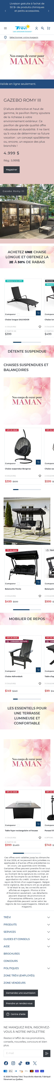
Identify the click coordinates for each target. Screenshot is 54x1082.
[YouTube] (27, 1063)
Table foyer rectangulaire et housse (21, 830)
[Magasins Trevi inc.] (22, 28)
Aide (7, 946)
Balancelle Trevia (13, 589)
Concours (11, 961)
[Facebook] (6, 1063)
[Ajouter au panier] (38, 313)
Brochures (12, 953)
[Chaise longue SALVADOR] (23, 297)
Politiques (11, 968)
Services (10, 931)
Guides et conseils (17, 939)
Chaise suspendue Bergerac (18, 469)
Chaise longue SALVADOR (17, 319)
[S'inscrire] (46, 1053)
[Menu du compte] (36, 28)
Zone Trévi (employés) (19, 975)
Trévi (7, 917)
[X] (34, 1063)
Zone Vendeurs (15, 982)
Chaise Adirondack (13, 676)
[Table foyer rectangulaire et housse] (23, 808)
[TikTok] (20, 1063)
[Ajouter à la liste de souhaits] (40, 327)
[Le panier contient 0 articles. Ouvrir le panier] (48, 28)
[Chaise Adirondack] (23, 654)
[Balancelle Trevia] (23, 567)
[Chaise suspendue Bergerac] (23, 446)
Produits (10, 924)
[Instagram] (13, 1063)
